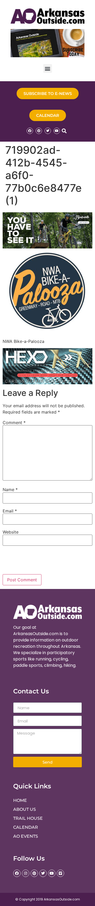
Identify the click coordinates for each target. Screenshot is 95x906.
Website (10, 532)
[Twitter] (48, 131)
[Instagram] (25, 873)
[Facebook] (30, 131)
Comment (14, 422)
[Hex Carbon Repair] (47, 382)
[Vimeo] (60, 873)
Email (10, 511)
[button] (47, 68)
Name (10, 489)
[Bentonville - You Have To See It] (47, 247)
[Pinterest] (39, 131)
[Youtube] (57, 131)
